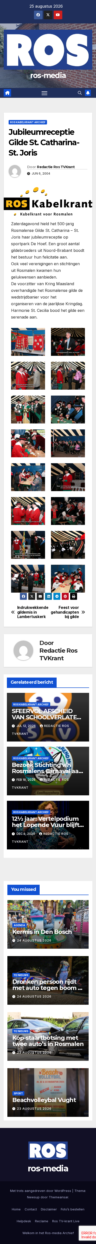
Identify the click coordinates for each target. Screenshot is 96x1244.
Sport (18, 1093)
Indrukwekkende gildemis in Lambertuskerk (32, 612)
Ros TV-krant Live (66, 1221)
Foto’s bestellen (72, 1209)
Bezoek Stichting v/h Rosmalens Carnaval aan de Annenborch (47, 771)
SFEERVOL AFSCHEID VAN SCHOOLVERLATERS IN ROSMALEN (48, 717)
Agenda (19, 925)
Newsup (33, 1197)
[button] (80, 92)
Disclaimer (49, 1209)
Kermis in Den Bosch (42, 931)
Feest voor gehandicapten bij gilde (65, 612)
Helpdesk (24, 1221)
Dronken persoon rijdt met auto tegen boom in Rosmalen (47, 988)
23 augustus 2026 (34, 1052)
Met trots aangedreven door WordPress (41, 1191)
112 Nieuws (21, 975)
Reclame (41, 1221)
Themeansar (58, 1197)
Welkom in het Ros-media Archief (48, 1233)
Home (16, 1209)
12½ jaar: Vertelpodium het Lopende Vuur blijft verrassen (45, 825)
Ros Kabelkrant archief (28, 122)
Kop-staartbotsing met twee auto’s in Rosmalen (47, 1040)
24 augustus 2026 (34, 940)
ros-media (48, 75)
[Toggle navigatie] (44, 92)
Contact (31, 1209)
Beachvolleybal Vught (44, 1100)
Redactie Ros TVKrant (56, 167)
